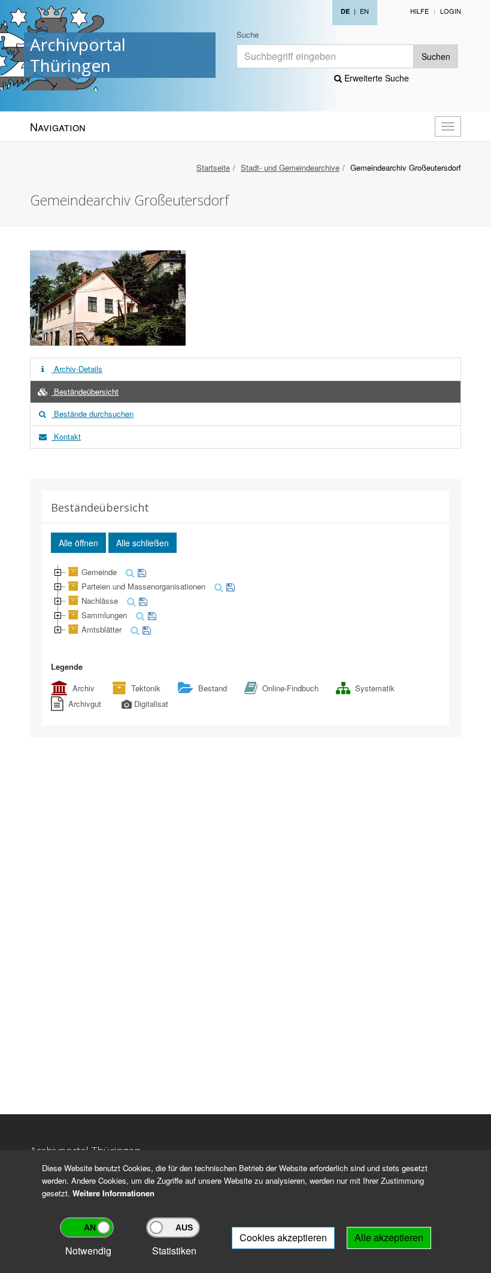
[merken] (140, 571)
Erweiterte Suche (375, 78)
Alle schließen (142, 543)
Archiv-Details (76, 368)
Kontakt (66, 436)
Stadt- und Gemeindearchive (290, 167)
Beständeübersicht (85, 391)
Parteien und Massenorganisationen (143, 586)
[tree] (245, 601)
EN (364, 11)
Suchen (436, 56)
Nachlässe (99, 600)
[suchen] (129, 571)
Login (450, 11)
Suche (248, 34)
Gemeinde (99, 571)
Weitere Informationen (113, 1193)
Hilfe (419, 11)
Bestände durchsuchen (92, 413)
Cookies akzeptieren (283, 1237)
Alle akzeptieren (388, 1237)
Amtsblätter (101, 629)
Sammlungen (104, 615)
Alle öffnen (78, 543)
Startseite (213, 167)
